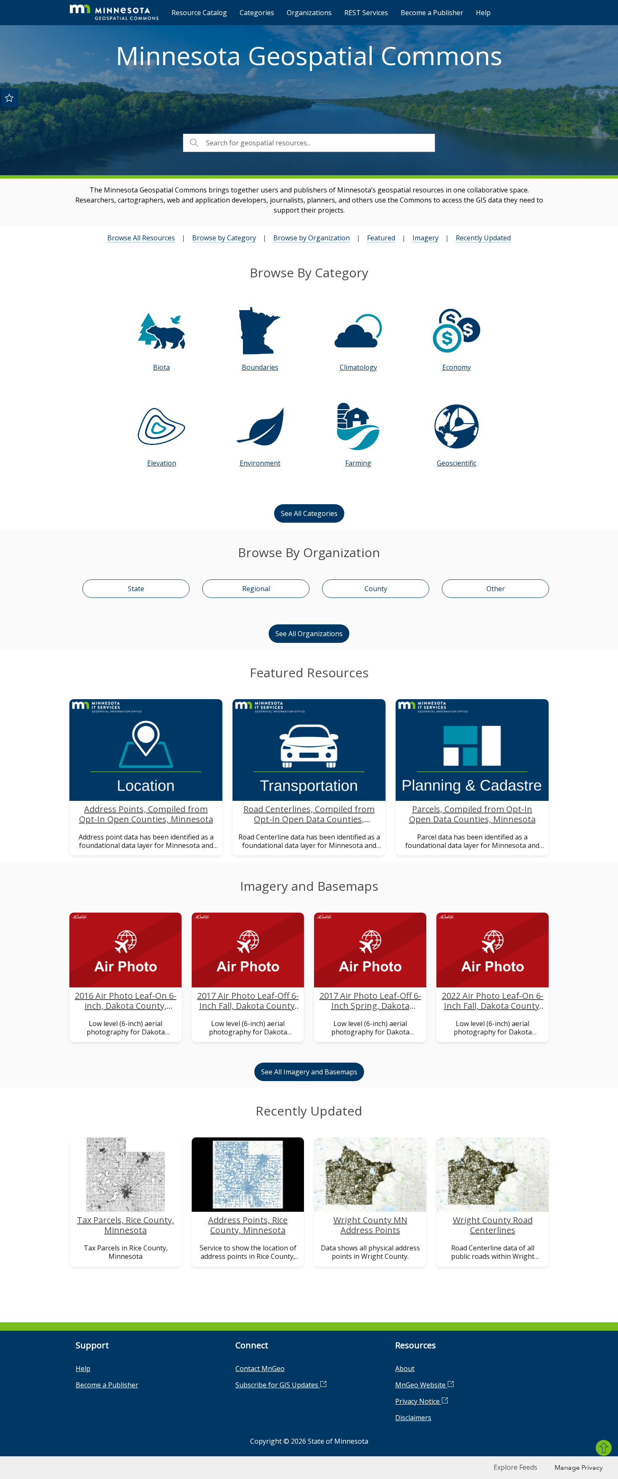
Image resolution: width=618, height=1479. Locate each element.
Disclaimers (413, 1417)
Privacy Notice (418, 1401)
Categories (257, 12)
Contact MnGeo (260, 1368)
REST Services (366, 12)
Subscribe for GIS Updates (277, 1385)
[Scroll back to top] (604, 1448)
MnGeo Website (421, 1385)
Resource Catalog (199, 12)
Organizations (309, 12)
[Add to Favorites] (9, 97)
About (405, 1368)
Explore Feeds (515, 1467)
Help (483, 12)
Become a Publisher (432, 12)
